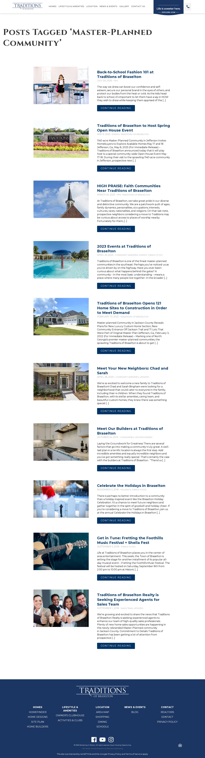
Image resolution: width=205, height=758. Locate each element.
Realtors (167, 712)
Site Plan (37, 721)
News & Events (108, 6)
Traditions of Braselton (135, 134)
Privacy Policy (167, 721)
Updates (144, 377)
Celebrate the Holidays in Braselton (131, 485)
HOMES (37, 707)
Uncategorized (143, 437)
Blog (135, 712)
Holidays (126, 489)
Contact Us (138, 6)
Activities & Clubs (70, 720)
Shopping (102, 717)
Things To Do (155, 255)
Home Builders (37, 726)
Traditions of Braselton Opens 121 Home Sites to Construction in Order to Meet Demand (132, 308)
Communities (127, 437)
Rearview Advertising (115, 748)
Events (116, 134)
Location (91, 6)
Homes (52, 6)
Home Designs (38, 717)
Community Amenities (126, 255)
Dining (102, 721)
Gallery (124, 6)
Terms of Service (134, 754)
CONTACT (167, 707)
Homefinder (38, 712)
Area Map (102, 712)
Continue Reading (116, 108)
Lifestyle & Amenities (71, 6)
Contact (167, 717)
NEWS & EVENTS (135, 707)
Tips (116, 80)
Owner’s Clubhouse (70, 715)
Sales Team (127, 608)
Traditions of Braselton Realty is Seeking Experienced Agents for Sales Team (128, 599)
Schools (102, 726)
